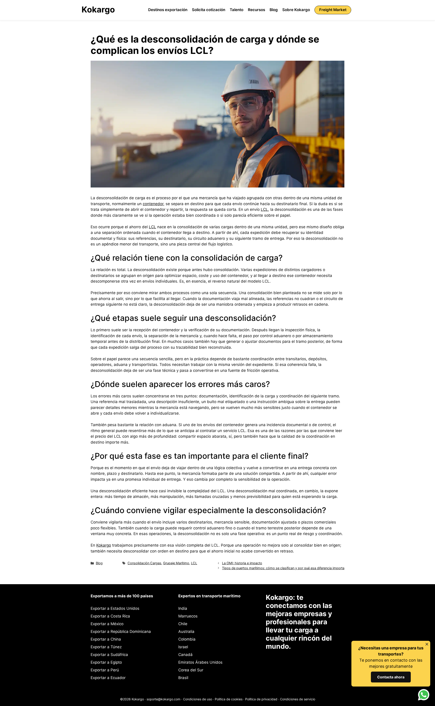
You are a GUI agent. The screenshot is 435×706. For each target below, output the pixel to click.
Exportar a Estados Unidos (115, 608)
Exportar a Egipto (106, 662)
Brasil (183, 677)
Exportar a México (107, 624)
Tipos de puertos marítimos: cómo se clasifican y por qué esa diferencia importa (283, 568)
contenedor (153, 204)
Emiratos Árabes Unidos (200, 662)
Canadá (185, 654)
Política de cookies (228, 699)
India (182, 608)
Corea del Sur (190, 670)
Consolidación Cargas (144, 563)
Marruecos (188, 616)
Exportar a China (106, 639)
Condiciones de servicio (297, 699)
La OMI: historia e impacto (242, 563)
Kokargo (98, 9)
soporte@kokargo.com (163, 699)
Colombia (187, 639)
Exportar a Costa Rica (110, 616)
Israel (183, 647)
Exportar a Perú (105, 670)
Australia (186, 631)
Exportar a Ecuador (108, 677)
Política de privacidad (261, 699)
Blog (99, 563)
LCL (264, 209)
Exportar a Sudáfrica (109, 654)
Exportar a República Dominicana (121, 631)
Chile (182, 624)
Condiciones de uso (197, 699)
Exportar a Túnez (106, 647)
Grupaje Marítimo (176, 563)
